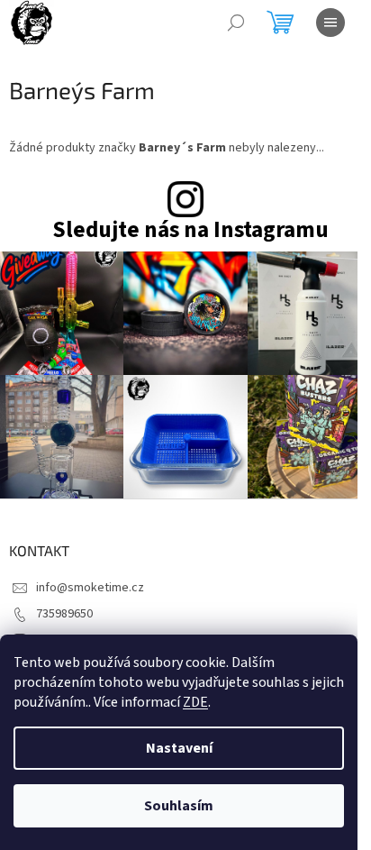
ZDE (195, 702)
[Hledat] (236, 23)
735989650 (64, 614)
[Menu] (330, 23)
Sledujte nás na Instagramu (190, 230)
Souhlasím (178, 806)
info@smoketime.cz (90, 588)
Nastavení (179, 748)
